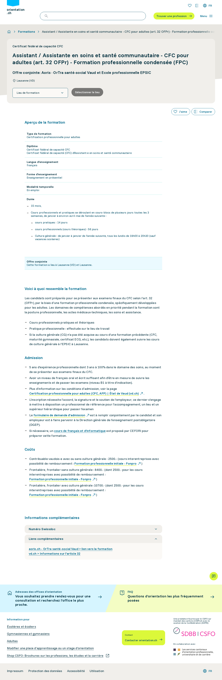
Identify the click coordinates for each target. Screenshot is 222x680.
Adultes (12, 641)
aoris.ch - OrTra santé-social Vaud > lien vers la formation (71, 549)
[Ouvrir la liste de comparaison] (197, 5)
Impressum (15, 671)
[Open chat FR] (214, 576)
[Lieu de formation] (40, 93)
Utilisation (97, 671)
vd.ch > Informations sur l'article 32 (54, 554)
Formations (26, 31)
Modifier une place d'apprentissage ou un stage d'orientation (50, 648)
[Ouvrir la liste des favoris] (189, 5)
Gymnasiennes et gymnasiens (28, 634)
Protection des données (45, 671)
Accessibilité (76, 671)
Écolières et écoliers (21, 627)
